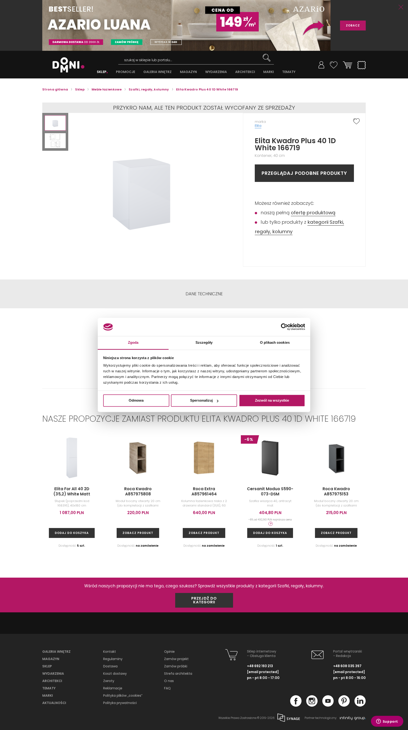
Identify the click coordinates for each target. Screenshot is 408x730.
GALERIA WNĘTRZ (157, 72)
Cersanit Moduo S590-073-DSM (270, 491)
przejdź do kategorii (204, 600)
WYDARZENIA (216, 72)
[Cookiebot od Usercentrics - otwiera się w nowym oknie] (284, 327)
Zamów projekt (176, 659)
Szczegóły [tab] (204, 342)
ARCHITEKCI (245, 72)
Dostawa (110, 666)
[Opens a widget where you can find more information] (387, 722)
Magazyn (50, 659)
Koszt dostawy (115, 673)
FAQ (167, 688)
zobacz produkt (138, 533)
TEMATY (288, 72)
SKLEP (101, 72)
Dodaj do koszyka (72, 533)
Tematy (48, 688)
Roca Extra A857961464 (204, 491)
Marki (47, 695)
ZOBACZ (353, 25)
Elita (258, 125)
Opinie (169, 651)
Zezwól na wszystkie (272, 401)
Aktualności (54, 702)
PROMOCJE (125, 72)
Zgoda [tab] (133, 342)
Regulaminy (113, 659)
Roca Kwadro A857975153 (336, 491)
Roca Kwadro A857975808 (138, 491)
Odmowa (136, 401)
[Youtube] (328, 705)
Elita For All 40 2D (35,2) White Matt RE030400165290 (71, 494)
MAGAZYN (188, 72)
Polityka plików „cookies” (122, 695)
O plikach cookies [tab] (275, 342)
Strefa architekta (178, 673)
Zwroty (108, 680)
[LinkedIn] (360, 705)
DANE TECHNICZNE (204, 293)
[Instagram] (312, 705)
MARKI (268, 72)
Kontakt (109, 651)
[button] (55, 123)
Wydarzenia (53, 673)
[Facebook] (296, 705)
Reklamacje (112, 688)
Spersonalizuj (201, 401)
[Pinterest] (344, 705)
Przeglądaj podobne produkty (304, 173)
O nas (169, 680)
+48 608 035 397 (347, 666)
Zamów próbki (175, 666)
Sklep (47, 666)
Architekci (52, 680)
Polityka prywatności (120, 702)
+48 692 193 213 (260, 666)
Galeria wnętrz (56, 651)
